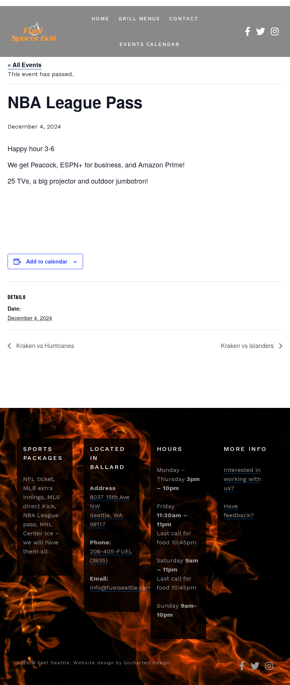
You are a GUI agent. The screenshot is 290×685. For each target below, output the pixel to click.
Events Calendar (149, 44)
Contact (184, 18)
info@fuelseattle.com (121, 587)
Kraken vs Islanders (248, 345)
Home (100, 18)
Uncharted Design (147, 662)
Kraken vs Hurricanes (44, 345)
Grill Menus (139, 18)
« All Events (25, 64)
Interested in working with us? (242, 479)
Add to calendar (46, 261)
